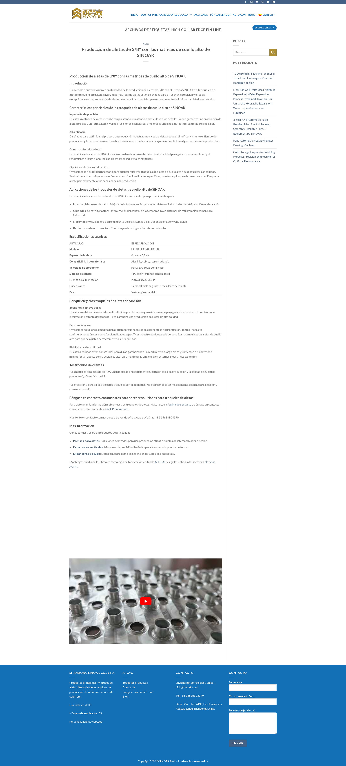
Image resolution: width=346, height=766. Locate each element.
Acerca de (201, 14)
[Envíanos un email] (257, 2)
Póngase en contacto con (228, 14)
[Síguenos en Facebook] (245, 2)
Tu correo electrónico (242, 696)
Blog (251, 14)
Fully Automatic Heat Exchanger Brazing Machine (253, 143)
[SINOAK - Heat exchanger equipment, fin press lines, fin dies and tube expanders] (87, 13)
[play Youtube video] (145, 601)
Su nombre (235, 682)
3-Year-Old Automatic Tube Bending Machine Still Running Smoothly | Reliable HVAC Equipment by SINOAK (251, 126)
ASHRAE (160, 462)
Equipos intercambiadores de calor (165, 14)
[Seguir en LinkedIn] (268, 2)
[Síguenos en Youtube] (274, 2)
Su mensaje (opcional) (242, 710)
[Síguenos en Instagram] (251, 2)
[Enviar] (273, 52)
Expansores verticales (88, 447)
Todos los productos (135, 682)
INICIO (134, 14)
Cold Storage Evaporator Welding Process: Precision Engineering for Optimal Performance (254, 156)
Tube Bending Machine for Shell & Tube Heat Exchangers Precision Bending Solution (254, 78)
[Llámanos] (262, 2)
